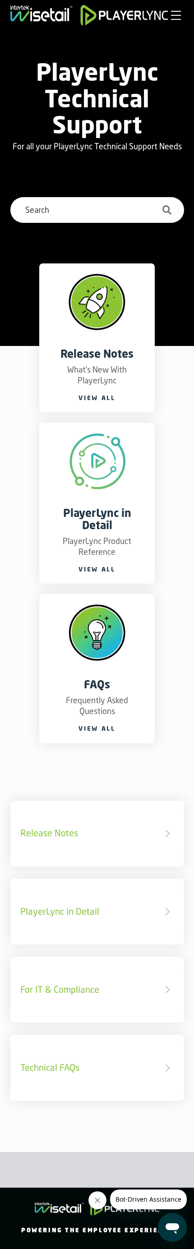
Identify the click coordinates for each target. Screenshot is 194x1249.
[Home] (89, 15)
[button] (176, 15)
